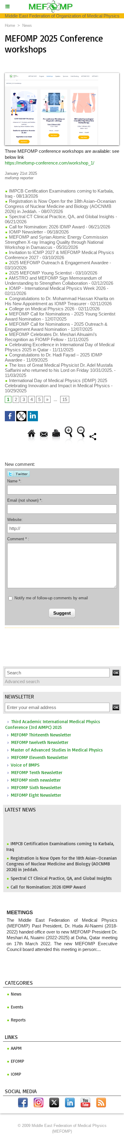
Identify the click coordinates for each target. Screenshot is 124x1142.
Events (16, 1007)
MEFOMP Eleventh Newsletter (39, 757)
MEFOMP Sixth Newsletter (36, 787)
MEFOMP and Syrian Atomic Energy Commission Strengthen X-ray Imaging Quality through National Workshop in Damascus (56, 242)
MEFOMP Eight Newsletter (36, 795)
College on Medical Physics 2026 (41, 308)
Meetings (20, 912)
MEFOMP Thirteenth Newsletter (41, 735)
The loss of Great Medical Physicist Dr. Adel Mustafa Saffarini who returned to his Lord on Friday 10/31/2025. (59, 367)
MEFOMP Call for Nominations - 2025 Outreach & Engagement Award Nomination (56, 327)
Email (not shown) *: (24, 500)
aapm (16, 1048)
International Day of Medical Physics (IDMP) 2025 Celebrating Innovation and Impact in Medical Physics (58, 383)
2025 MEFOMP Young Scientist (40, 272)
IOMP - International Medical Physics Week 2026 (57, 288)
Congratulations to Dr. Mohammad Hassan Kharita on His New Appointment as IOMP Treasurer (59, 301)
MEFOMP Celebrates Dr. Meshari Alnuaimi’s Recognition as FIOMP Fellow (51, 337)
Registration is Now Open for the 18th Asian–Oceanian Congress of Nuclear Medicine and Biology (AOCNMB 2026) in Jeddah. (61, 861)
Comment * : (18, 539)
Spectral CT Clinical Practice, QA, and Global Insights (61, 876)
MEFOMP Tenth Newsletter (36, 772)
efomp (17, 1061)
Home (10, 25)
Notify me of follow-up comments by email (51, 598)
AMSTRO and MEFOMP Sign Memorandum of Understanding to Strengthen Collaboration (53, 280)
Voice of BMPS (25, 765)
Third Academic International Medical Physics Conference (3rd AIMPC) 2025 (52, 724)
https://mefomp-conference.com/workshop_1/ (49, 162)
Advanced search (22, 681)
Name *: (14, 481)
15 (64, 399)
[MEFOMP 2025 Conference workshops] (62, 75)
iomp (15, 1074)
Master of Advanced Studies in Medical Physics (57, 750)
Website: (15, 519)
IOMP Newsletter (25, 231)
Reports (18, 1020)
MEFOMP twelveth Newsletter (39, 742)
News (27, 25)
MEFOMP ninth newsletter (35, 780)
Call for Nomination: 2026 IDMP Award (48, 884)
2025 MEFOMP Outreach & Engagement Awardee (58, 262)
